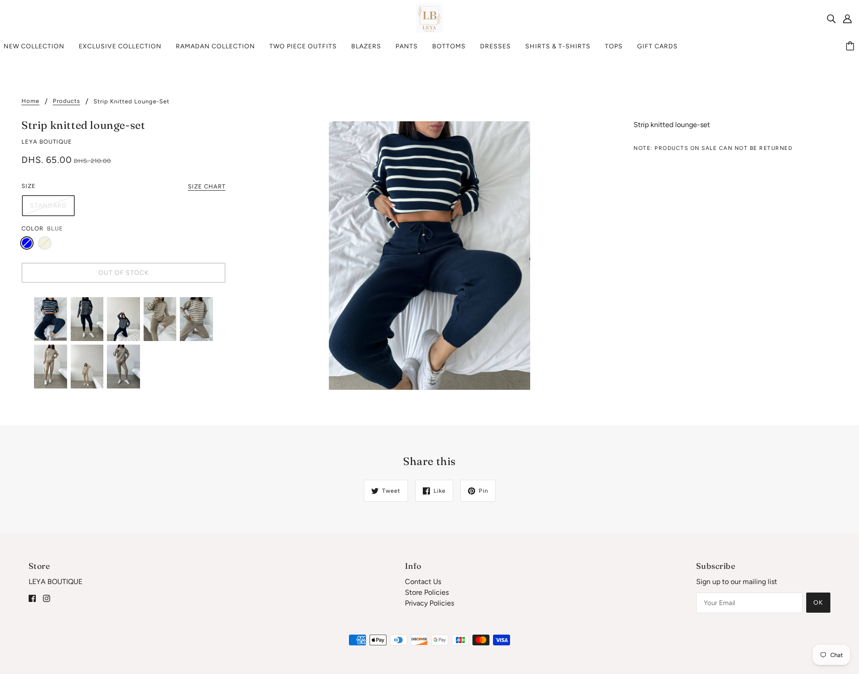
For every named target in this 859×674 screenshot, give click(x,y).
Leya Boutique (46, 141)
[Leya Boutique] (430, 17)
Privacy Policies (429, 603)
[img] (831, 18)
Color (32, 228)
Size (28, 186)
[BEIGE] (44, 243)
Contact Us (423, 581)
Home (30, 101)
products (66, 101)
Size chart (206, 186)
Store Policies (427, 592)
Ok (818, 602)
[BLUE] (26, 243)
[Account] (847, 18)
